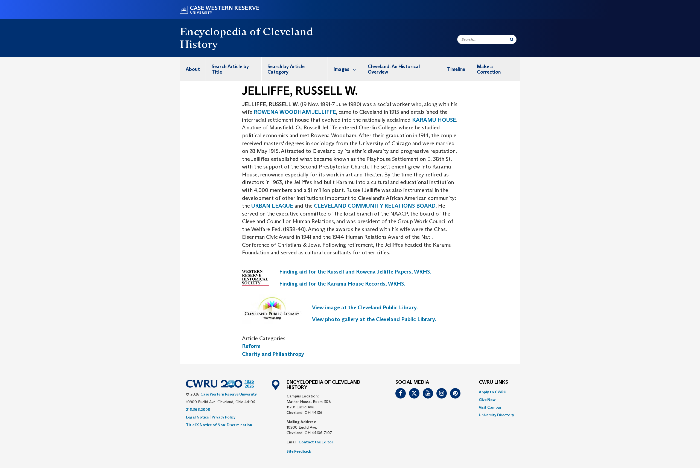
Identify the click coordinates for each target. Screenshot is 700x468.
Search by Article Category (286, 69)
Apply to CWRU (492, 391)
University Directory (496, 414)
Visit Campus (490, 407)
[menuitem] (193, 69)
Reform (251, 346)
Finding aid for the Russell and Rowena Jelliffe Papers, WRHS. (355, 271)
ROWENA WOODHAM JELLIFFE (295, 112)
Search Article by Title (230, 69)
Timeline (456, 69)
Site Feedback (299, 451)
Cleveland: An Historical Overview (394, 69)
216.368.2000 (198, 409)
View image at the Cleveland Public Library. (365, 307)
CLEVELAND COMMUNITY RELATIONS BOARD (375, 205)
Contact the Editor (316, 442)
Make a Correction (489, 69)
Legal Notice (197, 417)
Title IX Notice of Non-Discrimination (219, 424)
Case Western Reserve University (228, 394)
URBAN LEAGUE (272, 205)
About (193, 69)
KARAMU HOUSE (434, 120)
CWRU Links (493, 382)
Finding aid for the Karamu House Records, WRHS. (342, 283)
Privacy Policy (223, 417)
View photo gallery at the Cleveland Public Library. (374, 319)
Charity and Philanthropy (273, 354)
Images (341, 69)
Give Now (487, 399)
